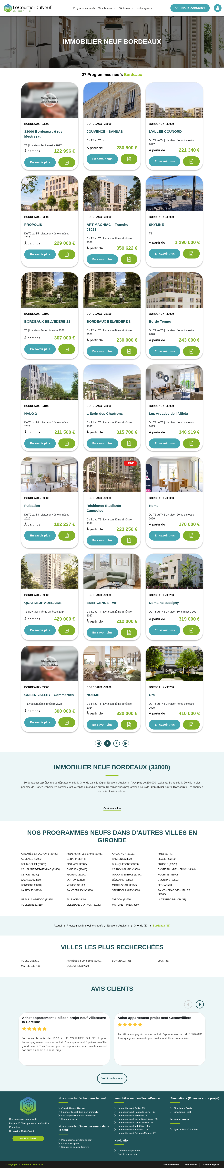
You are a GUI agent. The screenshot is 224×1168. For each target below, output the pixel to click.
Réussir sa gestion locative (75, 1147)
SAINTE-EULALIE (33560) (126, 890)
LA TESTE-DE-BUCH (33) (172, 899)
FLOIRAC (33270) (76, 874)
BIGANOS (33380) (77, 864)
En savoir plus (40, 162)
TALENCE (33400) (77, 899)
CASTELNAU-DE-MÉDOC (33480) (177, 869)
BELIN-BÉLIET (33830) (33, 864)
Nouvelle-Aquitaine (118, 925)
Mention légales (211, 1164)
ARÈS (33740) (165, 853)
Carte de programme (128, 1150)
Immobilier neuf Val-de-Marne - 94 (135, 1122)
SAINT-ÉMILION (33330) (80, 890)
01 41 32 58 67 (28, 1138)
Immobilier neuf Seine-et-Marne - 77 (136, 1133)
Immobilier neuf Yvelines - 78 (132, 1129)
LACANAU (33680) (31, 879)
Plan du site (191, 1164)
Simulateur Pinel (182, 1112)
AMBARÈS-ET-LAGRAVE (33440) (39, 853)
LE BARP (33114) (76, 858)
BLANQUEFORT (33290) (125, 864)
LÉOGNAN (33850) (122, 879)
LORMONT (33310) (31, 885)
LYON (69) (163, 960)
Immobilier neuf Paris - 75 (131, 1108)
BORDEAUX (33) (121, 960)
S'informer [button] (125, 8)
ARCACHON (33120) (123, 853)
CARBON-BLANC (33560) (126, 869)
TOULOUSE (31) (30, 960)
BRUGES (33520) (167, 864)
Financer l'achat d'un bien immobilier (80, 1112)
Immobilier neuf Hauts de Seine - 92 (136, 1112)
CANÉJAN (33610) (77, 869)
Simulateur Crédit (182, 1108)
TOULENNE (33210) (32, 904)
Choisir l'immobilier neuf (73, 1108)
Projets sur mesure (127, 1154)
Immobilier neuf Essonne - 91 (132, 1115)
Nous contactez (171, 1164)
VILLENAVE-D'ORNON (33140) (84, 904)
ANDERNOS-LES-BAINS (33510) (85, 853)
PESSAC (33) (165, 885)
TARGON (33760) (121, 899)
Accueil (58, 925)
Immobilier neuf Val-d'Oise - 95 (133, 1126)
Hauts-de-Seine (69, 1119)
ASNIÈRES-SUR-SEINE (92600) (84, 960)
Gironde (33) (141, 925)
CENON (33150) (30, 874)
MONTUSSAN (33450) (124, 885)
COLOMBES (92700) (78, 965)
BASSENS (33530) (122, 858)
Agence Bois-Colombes (185, 1129)
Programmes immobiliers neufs (85, 925)
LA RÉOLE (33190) (31, 890)
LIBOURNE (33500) (168, 879)
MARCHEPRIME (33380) (126, 904)
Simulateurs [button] (105, 8)
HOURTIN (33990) (168, 874)
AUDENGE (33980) (31, 858)
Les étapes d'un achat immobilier (78, 1115)
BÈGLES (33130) (167, 858)
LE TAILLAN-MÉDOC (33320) (37, 899)
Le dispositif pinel (70, 1143)
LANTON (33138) (76, 879)
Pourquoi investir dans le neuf (76, 1140)
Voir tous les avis (112, 1078)
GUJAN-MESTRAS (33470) (127, 874)
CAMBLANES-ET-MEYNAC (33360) (40, 869)
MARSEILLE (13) (30, 965)
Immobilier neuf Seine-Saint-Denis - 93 (137, 1119)
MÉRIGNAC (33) (76, 885)
